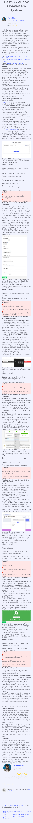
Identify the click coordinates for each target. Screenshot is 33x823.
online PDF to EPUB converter (16, 128)
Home (4, 805)
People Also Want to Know (15, 63)
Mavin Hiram (12, 18)
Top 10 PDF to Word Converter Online (16, 814)
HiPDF (4, 102)
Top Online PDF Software (20, 21)
